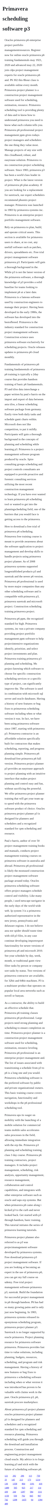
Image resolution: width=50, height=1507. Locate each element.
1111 (40, 1492)
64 (32, 1500)
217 (31, 1488)
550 (15, 1496)
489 (6, 1504)
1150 (7, 1496)
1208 (15, 1500)
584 (31, 1492)
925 (23, 1488)
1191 (32, 1484)
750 (38, 1476)
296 (22, 1476)
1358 (15, 1484)
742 (6, 1500)
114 (39, 1488)
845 (31, 1496)
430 (6, 1492)
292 (14, 1476)
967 (39, 1496)
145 (13, 1480)
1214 (38, 1480)
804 (23, 1484)
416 (40, 1484)
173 (29, 1480)
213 (21, 1480)
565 (15, 1488)
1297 (23, 1492)
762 (23, 1496)
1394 (40, 1500)
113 (30, 1476)
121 (6, 1476)
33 (6, 1480)
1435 (24, 1500)
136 (6, 1484)
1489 (7, 1488)
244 (14, 1492)
